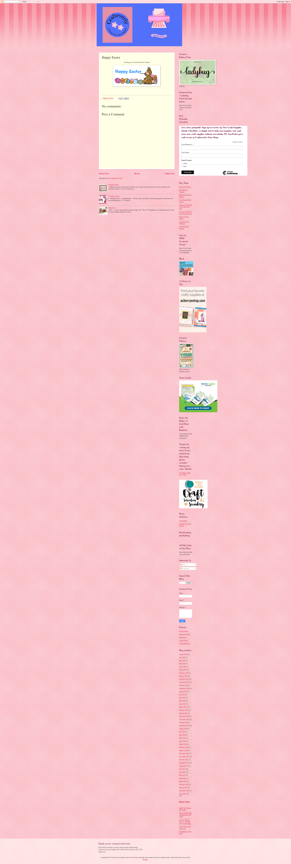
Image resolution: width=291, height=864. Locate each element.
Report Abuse (184, 801)
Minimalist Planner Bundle (185, 196)
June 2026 (182, 660)
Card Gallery (183, 521)
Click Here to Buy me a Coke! (185, 474)
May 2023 (182, 775)
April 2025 (182, 704)
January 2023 (183, 787)
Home (137, 173)
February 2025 (183, 710)
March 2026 (183, 670)
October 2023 (183, 760)
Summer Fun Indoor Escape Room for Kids (185, 207)
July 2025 (182, 694)
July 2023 (182, 769)
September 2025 (184, 688)
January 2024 (183, 750)
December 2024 (184, 716)
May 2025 (182, 701)
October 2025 (183, 685)
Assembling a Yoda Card (185, 833)
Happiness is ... (113, 208)
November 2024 (184, 719)
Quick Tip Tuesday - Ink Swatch (185, 809)
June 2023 (182, 772)
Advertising (183, 637)
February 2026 (183, 673)
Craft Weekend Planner (184, 228)
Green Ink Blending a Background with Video (185, 815)
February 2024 (183, 747)
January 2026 (183, 676)
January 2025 (183, 713)
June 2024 (182, 735)
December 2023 (184, 753)
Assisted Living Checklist (184, 223)
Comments (185, 568)
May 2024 (182, 738)
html (185, 163)
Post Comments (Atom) (115, 178)
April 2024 (182, 741)
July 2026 (182, 657)
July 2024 (182, 732)
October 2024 (183, 722)
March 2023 (183, 781)
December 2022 (184, 791)
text (185, 166)
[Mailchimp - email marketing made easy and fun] (230, 175)
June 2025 (182, 698)
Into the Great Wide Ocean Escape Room (185, 213)
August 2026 (183, 654)
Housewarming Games (184, 218)
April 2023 (182, 778)
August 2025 (183, 691)
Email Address (187, 144)
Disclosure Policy (184, 634)
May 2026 (182, 663)
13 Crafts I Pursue (114, 196)
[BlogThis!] (121, 98)
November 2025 (184, 682)
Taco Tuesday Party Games (185, 201)
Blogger (145, 859)
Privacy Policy (183, 631)
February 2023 (183, 784)
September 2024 (184, 725)
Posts (184, 565)
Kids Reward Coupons (183, 191)
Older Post (170, 173)
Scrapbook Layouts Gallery (185, 525)
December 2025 (184, 679)
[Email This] (119, 98)
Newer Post (104, 173)
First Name (185, 152)
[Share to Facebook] (126, 98)
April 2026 (182, 667)
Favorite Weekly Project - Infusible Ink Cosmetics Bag (185, 822)
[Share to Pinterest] (128, 98)
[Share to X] (123, 98)
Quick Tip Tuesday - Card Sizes (185, 828)
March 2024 (183, 744)
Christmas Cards (113, 185)
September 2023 (184, 763)
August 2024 (183, 729)
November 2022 (184, 794)
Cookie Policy (183, 640)
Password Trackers (185, 187)
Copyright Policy (184, 644)
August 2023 (183, 766)
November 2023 (184, 756)
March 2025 (183, 707)
